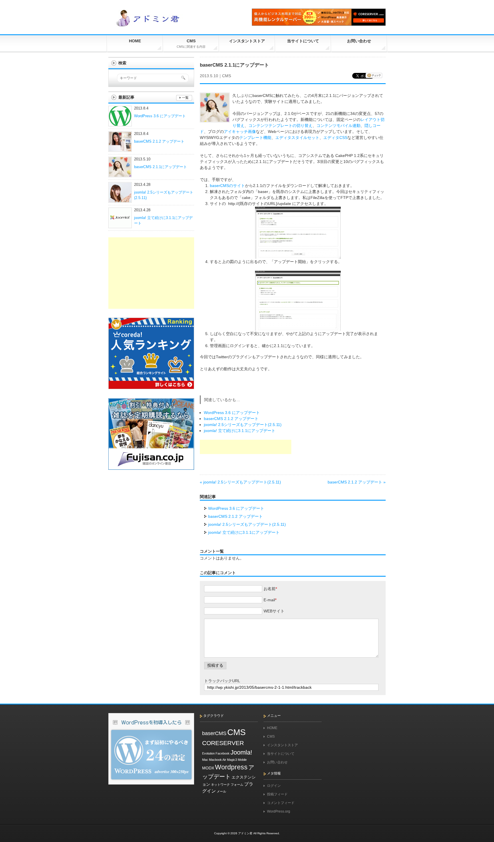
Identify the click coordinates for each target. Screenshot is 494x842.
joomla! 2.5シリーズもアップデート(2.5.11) (243, 424)
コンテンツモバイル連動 (338, 125)
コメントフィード (280, 803)
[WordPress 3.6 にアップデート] (120, 123)
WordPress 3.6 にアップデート (232, 412)
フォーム (237, 784)
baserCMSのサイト (227, 185)
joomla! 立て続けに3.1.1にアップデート (239, 430)
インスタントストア (282, 745)
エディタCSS (335, 137)
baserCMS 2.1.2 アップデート (231, 418)
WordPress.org (278, 811)
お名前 (270, 588)
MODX (208, 768)
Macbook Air (217, 759)
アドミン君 (245, 833)
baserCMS (214, 733)
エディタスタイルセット (297, 137)
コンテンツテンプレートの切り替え (280, 125)
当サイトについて (280, 754)
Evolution (208, 753)
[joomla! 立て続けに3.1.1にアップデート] (120, 225)
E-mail (269, 600)
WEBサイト (274, 611)
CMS (226, 75)
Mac (205, 759)
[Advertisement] (245, 447)
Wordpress (231, 767)
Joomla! (241, 752)
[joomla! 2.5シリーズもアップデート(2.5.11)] (120, 199)
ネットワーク (220, 784)
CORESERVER (223, 743)
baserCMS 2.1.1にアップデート (160, 167)
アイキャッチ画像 (240, 131)
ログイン (274, 786)
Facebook (223, 753)
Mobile (242, 759)
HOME (272, 728)
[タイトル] (151, 786)
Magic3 (232, 759)
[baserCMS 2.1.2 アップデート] (120, 148)
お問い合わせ (277, 762)
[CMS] (184, 98)
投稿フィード (277, 794)
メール (221, 791)
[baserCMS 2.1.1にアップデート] (120, 174)
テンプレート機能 (255, 137)
